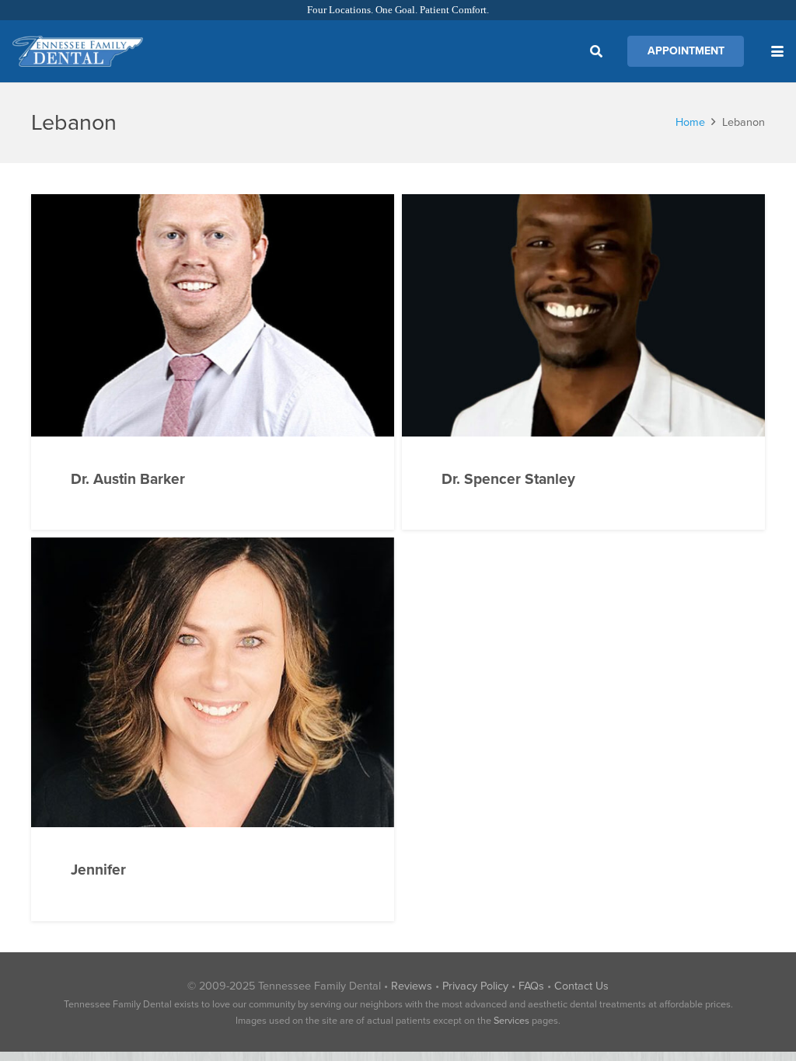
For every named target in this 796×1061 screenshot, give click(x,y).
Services (511, 1020)
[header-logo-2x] (77, 51)
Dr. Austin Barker (128, 479)
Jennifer (98, 869)
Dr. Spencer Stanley (508, 479)
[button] (596, 51)
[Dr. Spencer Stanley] (583, 315)
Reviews (411, 986)
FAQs (531, 986)
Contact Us (581, 986)
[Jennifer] (212, 682)
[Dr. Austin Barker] (212, 315)
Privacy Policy (475, 986)
